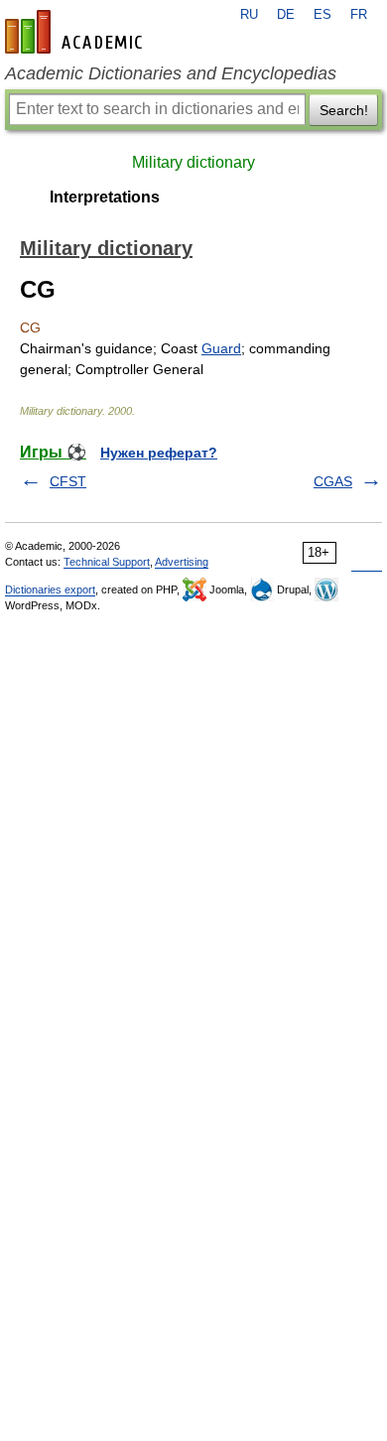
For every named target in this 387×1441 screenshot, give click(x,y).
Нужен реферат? (158, 452)
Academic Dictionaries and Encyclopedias (170, 73)
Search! (344, 110)
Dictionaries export (50, 589)
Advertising (181, 562)
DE (286, 15)
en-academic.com (76, 32)
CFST (68, 481)
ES (322, 15)
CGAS (333, 481)
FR (358, 15)
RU (249, 15)
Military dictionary (193, 162)
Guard (221, 348)
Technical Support (107, 562)
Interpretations (105, 197)
